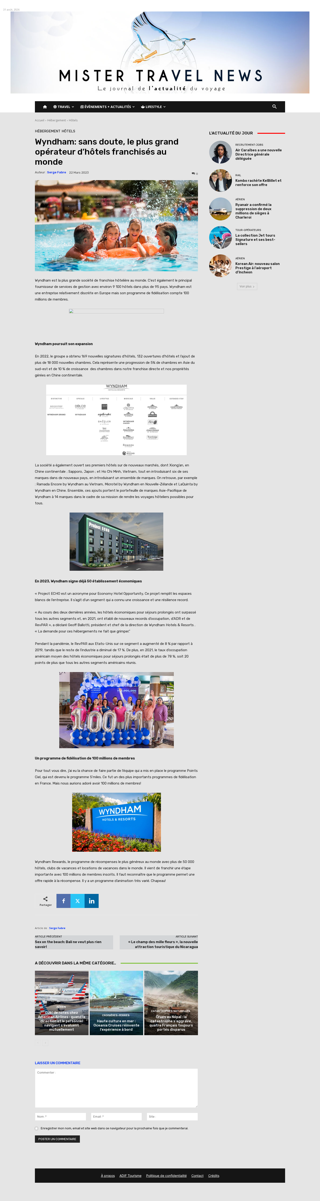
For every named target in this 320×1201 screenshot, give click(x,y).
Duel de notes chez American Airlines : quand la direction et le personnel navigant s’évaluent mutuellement (61, 1021)
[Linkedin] (92, 901)
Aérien (61, 1007)
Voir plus (245, 286)
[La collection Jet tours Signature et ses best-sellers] (220, 237)
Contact (197, 1176)
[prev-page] (38, 1043)
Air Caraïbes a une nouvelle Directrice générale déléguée (258, 154)
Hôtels (73, 120)
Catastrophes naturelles (170, 1011)
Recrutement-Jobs (249, 145)
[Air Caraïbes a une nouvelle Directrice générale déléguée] (220, 152)
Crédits (213, 1176)
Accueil (39, 120)
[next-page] (45, 1043)
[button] (274, 106)
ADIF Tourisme (130, 1176)
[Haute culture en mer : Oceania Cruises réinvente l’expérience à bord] (116, 1003)
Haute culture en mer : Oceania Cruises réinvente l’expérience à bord (116, 1025)
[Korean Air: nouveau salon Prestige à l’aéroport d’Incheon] (220, 265)
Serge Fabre (56, 172)
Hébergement (56, 120)
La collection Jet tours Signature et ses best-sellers (255, 239)
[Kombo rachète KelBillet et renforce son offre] (220, 180)
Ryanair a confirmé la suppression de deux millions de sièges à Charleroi (253, 211)
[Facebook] (63, 901)
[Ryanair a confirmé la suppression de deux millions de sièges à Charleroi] (220, 208)
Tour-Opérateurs (248, 230)
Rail (238, 175)
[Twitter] (78, 901)
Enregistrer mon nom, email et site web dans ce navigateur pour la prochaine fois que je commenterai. (114, 1128)
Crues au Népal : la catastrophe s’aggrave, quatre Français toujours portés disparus (171, 1023)
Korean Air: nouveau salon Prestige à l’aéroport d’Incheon (257, 268)
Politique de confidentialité (166, 1176)
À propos (108, 1176)
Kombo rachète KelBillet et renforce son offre (258, 182)
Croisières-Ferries (116, 1015)
